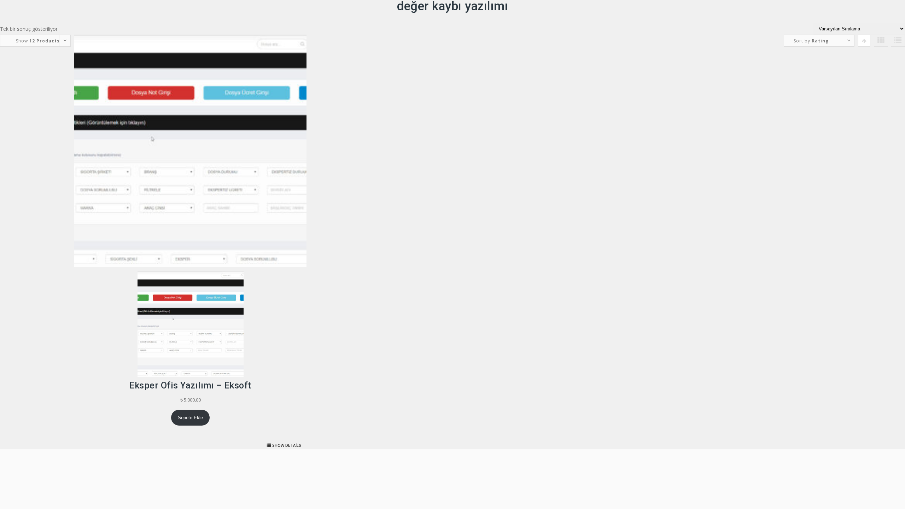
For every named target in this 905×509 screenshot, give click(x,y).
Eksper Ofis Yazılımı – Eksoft (190, 385)
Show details (286, 445)
